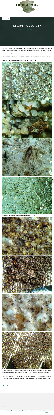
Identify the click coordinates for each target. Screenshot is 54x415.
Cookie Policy (14, 410)
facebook (3, 406)
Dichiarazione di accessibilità (35, 410)
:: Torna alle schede (7, 386)
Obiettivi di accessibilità (23, 410)
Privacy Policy (7, 410)
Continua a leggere (27, 29)
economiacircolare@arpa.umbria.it (10, 397)
